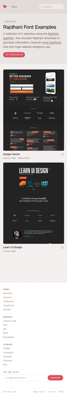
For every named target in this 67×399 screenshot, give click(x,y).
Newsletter (8, 337)
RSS (5, 364)
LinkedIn (7, 356)
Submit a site (9, 321)
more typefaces (52, 42)
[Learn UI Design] (33, 203)
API (5, 329)
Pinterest (7, 360)
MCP (5, 333)
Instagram (8, 352)
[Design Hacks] (33, 110)
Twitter (6, 348)
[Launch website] (62, 154)
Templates (8, 301)
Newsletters (24, 158)
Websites (7, 293)
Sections (7, 297)
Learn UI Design (12, 247)
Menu (14, 6)
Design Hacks (11, 154)
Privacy (52, 391)
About (61, 391)
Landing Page (9, 158)
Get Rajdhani (13, 54)
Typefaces (8, 305)
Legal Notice (39, 391)
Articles (7, 309)
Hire (5, 325)
